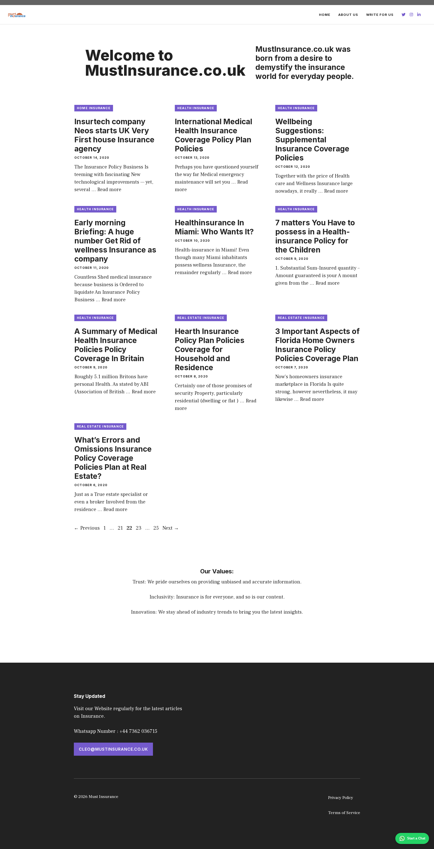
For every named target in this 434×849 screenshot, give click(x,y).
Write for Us (380, 15)
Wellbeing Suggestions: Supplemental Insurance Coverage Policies (312, 139)
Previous (87, 528)
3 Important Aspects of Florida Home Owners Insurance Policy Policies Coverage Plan (317, 345)
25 (156, 528)
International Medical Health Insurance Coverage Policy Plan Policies (213, 135)
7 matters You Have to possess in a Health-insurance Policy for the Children (315, 236)
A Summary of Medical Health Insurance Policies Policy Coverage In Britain (115, 345)
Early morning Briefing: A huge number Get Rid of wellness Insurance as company (115, 240)
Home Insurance (94, 108)
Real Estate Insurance (200, 318)
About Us (348, 15)
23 (139, 528)
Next (170, 528)
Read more (109, 189)
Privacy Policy (340, 797)
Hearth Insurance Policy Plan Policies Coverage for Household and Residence (209, 349)
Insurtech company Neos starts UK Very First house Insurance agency (114, 135)
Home (324, 15)
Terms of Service (344, 813)
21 (121, 528)
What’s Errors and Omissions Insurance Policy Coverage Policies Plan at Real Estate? (113, 458)
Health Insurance (195, 108)
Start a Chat (416, 838)
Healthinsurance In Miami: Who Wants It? (214, 227)
